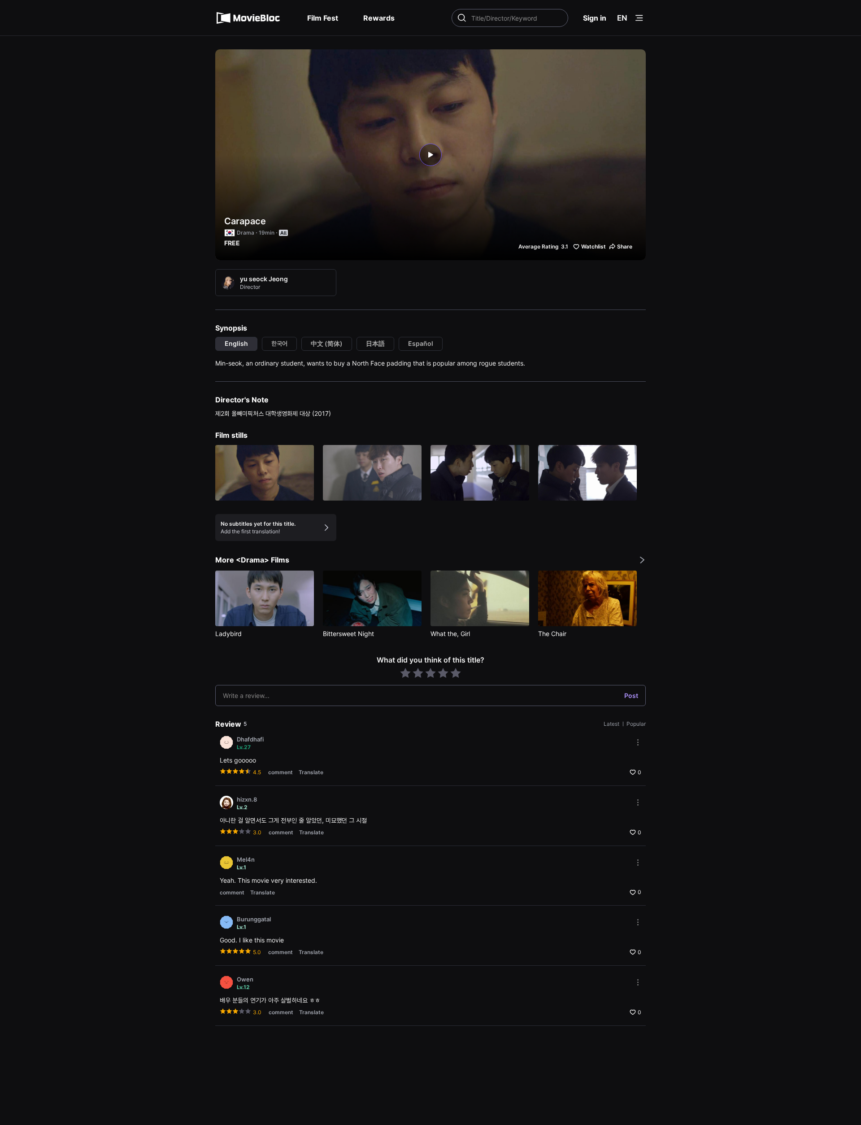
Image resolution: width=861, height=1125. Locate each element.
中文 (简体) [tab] (327, 343)
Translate (311, 772)
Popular (636, 723)
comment (280, 772)
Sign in (594, 17)
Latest (612, 723)
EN (622, 17)
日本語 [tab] (375, 343)
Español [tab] (420, 343)
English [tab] (236, 343)
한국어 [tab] (279, 343)
